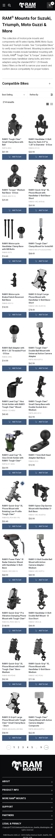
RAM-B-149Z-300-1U (10, 571)
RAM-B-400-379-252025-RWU (40, 250)
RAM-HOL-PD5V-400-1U (11, 622)
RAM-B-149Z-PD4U (36, 676)
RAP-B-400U (6, 148)
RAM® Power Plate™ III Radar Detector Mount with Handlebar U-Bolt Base (12, 563)
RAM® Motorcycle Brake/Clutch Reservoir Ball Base (13, 297)
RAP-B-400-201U (35, 413)
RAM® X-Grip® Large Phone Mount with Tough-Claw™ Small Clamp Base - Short (14, 721)
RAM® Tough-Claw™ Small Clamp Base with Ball (12, 142)
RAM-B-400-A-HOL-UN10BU (12, 729)
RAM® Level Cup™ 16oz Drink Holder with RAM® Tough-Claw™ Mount (13, 404)
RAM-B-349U (7, 357)
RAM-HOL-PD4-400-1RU (11, 518)
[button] (14, 95)
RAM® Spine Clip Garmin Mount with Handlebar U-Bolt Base (40, 509)
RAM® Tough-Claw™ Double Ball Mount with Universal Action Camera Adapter (40, 352)
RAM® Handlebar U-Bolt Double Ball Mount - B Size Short (40, 616)
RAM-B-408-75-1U (9, 196)
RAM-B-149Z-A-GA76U (37, 515)
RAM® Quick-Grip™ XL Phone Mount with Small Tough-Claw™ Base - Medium (13, 668)
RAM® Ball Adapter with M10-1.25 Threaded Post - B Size (14, 351)
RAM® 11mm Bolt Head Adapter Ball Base (40, 456)
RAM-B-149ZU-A (35, 622)
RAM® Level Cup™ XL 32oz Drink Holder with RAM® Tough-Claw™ (12, 458)
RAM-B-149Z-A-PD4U (37, 202)
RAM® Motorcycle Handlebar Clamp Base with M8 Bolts (12, 246)
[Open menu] (3, 5)
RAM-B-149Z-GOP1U (36, 571)
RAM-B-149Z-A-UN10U (37, 306)
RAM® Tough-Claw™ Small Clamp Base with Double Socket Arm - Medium (39, 405)
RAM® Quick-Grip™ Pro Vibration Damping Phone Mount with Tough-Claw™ (14, 616)
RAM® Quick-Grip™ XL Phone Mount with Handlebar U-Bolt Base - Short (40, 194)
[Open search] (9, 5)
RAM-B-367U (7, 252)
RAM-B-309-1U (7, 303)
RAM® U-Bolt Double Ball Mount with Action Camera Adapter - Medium (40, 563)
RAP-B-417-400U (8, 464)
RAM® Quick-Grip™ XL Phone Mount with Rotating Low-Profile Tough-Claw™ (12, 510)
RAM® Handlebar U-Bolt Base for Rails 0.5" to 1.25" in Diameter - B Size (40, 142)
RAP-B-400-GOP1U (36, 360)
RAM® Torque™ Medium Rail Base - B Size (13, 191)
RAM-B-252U (33, 461)
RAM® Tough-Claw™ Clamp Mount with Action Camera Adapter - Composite (40, 721)
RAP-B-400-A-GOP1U (36, 729)
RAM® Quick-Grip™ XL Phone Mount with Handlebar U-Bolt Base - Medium (40, 668)
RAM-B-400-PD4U (8, 676)
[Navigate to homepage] (27, 5)
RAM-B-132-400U (8, 410)
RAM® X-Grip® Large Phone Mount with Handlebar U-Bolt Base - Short (40, 298)
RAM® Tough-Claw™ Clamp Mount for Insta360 (41, 244)
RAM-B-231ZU (34, 148)
